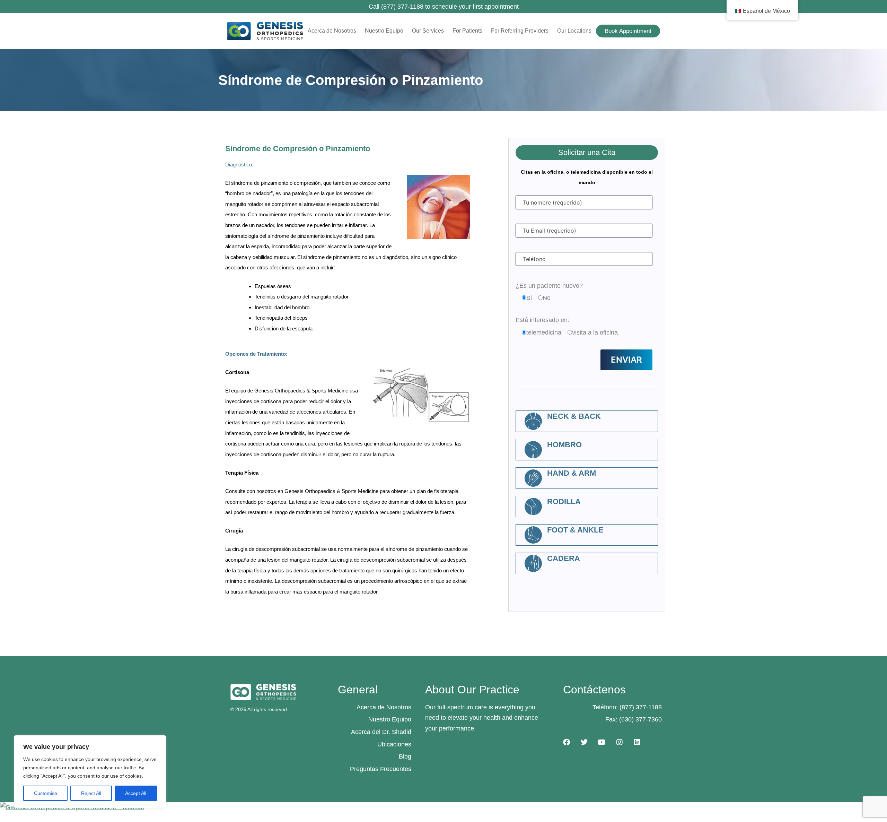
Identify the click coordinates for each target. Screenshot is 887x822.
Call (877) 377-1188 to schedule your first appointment (444, 6)
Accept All (135, 793)
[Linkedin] (637, 742)
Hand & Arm (571, 473)
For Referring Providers (519, 31)
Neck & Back (574, 416)
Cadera (563, 558)
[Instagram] (619, 742)
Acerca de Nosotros (332, 31)
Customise (45, 793)
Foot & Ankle (575, 530)
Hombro (564, 444)
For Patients (467, 31)
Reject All (91, 793)
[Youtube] (601, 742)
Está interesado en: (542, 320)
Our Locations (574, 31)
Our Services (428, 31)
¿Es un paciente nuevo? (549, 285)
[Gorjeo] (584, 742)
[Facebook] (566, 742)
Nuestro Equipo (384, 31)
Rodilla (564, 501)
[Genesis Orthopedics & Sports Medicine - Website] (443, 807)
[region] (90, 771)
